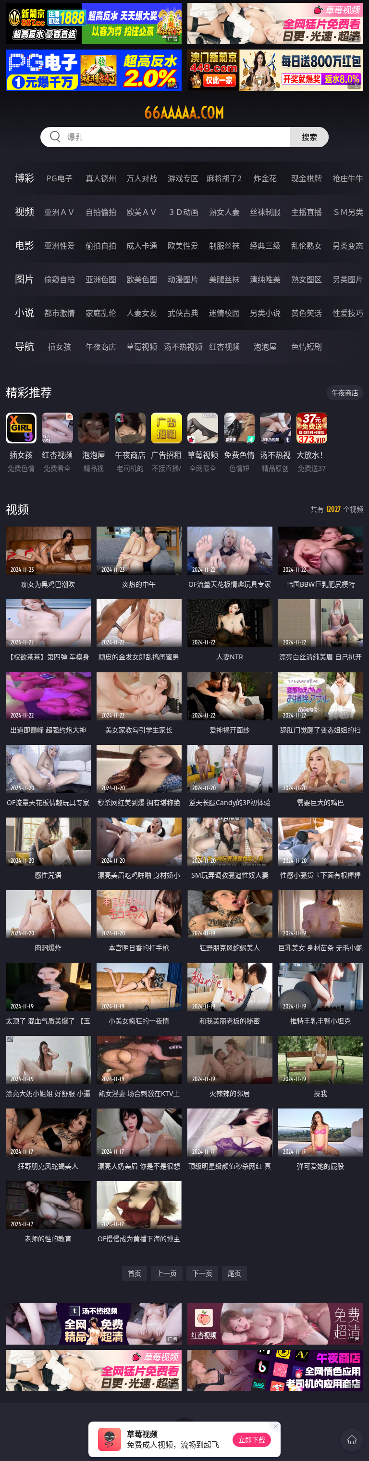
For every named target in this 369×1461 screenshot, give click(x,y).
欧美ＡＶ (141, 212)
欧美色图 (141, 279)
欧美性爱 (183, 245)
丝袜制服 (265, 212)
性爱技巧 (347, 313)
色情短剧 (306, 346)
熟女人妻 (224, 212)
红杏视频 (224, 346)
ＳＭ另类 (347, 212)
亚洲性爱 (59, 245)
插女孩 (59, 346)
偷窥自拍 (59, 279)
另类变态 (347, 245)
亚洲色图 (101, 279)
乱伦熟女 (306, 245)
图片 (24, 279)
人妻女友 (141, 313)
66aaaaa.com (184, 112)
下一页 (202, 1273)
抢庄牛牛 (347, 178)
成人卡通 (141, 245)
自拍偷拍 (101, 212)
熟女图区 (306, 279)
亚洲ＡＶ (59, 212)
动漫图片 (183, 279)
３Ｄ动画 (183, 212)
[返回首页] (351, 1439)
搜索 (309, 137)
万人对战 (141, 178)
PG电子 (60, 178)
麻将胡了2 (224, 178)
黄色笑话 (306, 313)
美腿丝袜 (224, 279)
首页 (134, 1273)
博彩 (24, 178)
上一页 (167, 1273)
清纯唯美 (265, 279)
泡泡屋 (265, 346)
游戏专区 (183, 178)
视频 (24, 211)
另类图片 (347, 279)
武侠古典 (183, 313)
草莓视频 (141, 346)
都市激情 (59, 313)
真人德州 (101, 178)
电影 (24, 245)
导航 (24, 346)
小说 (24, 312)
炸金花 (265, 178)
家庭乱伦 (101, 313)
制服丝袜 (224, 245)
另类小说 (265, 313)
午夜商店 (101, 346)
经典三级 (265, 245)
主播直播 (306, 212)
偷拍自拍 (101, 245)
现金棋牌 (306, 178)
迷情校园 (224, 313)
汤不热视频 (183, 346)
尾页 (234, 1273)
